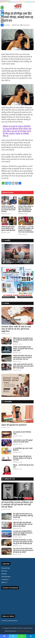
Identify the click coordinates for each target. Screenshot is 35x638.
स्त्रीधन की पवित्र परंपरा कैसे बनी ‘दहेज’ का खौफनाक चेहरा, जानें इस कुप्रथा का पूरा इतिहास (22, 524)
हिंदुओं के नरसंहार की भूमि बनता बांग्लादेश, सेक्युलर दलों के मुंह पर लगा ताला (22, 458)
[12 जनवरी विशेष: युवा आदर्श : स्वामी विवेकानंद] (6, 451)
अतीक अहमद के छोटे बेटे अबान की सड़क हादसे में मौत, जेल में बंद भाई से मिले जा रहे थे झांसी (23, 366)
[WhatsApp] (2, 7)
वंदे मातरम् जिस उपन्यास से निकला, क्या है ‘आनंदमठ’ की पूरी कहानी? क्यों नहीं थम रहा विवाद (17, 504)
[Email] (2, 18)
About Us (4, 582)
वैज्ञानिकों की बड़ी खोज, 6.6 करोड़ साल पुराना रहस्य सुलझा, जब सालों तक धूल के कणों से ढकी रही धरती (23, 541)
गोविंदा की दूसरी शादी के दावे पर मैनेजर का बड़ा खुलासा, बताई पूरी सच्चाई (8, 228)
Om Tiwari (7, 25)
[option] (17, 254)
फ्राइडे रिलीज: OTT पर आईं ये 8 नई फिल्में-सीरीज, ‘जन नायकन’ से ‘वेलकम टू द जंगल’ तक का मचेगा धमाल (26, 229)
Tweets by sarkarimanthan (9, 620)
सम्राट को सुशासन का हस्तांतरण (14, 425)
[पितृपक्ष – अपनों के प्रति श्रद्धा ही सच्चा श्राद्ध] (6, 469)
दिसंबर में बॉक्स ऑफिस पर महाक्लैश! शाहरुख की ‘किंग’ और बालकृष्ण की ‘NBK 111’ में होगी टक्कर (25, 208)
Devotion (4, 571)
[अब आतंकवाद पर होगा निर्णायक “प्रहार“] (6, 434)
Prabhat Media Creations (23, 631)
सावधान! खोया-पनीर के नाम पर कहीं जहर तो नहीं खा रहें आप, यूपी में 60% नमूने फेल (16, 329)
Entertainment (5, 577)
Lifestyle (4, 574)
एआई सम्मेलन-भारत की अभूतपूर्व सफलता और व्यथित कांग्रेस (22, 441)
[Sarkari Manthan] (17, 6)
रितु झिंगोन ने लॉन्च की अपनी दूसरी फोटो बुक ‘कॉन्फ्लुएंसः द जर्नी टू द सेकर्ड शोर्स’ (16, 261)
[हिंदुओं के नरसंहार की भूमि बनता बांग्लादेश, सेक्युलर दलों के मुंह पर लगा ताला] (6, 458)
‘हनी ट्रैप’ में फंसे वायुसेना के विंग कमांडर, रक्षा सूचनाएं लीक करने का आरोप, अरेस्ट (23, 349)
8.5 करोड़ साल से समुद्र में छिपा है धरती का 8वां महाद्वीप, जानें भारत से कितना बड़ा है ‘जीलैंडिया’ (22, 533)
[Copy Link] (2, 21)
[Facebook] (2, 11)
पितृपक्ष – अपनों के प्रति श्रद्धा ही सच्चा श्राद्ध (23, 466)
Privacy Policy (5, 568)
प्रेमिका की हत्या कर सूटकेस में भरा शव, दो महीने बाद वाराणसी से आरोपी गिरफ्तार (23, 340)
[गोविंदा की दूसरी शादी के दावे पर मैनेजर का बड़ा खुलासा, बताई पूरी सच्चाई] (9, 221)
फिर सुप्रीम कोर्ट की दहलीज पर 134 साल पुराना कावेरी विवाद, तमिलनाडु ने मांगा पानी (23, 515)
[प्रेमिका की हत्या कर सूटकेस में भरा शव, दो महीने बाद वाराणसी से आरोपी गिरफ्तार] (6, 340)
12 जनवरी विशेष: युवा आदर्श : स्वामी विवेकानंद (22, 449)
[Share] (2, 25)
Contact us (4, 579)
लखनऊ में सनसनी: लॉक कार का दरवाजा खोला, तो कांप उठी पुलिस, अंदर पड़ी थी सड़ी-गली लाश (22, 357)
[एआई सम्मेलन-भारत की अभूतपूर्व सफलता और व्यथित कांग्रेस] (6, 442)
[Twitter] (2, 14)
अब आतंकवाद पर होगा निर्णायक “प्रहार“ (22, 433)
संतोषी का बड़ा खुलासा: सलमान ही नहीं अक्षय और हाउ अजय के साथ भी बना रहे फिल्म (8, 208)
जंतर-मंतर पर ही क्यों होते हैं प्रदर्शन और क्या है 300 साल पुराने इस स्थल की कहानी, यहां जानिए (23, 550)
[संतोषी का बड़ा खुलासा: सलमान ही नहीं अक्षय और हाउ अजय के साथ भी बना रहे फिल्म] (9, 200)
